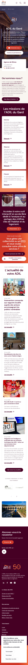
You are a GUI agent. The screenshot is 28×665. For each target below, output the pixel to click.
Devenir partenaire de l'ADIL (13, 254)
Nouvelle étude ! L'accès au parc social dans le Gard (12, 402)
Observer (6, 147)
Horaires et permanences (14, 52)
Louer (3, 627)
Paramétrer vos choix (11, 659)
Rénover (4, 634)
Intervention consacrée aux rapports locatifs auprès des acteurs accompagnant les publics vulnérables (13, 305)
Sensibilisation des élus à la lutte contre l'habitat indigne (12, 355)
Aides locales (5, 613)
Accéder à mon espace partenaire (15, 258)
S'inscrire (6, 542)
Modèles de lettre (7, 615)
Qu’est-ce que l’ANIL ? (8, 593)
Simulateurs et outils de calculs (10, 608)
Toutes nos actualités (8, 598)
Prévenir (6, 174)
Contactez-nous (15, 48)
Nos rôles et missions (10, 99)
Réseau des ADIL (6, 596)
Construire (5, 632)
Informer (6, 120)
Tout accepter (9, 651)
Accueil (3, 9)
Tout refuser (9, 655)
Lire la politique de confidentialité (11, 647)
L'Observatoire (13, 229)
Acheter (4, 630)
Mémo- (7, 617)
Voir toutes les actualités (14, 470)
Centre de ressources (8, 610)
